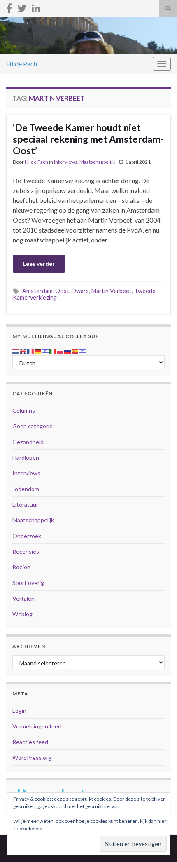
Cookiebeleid (27, 828)
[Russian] (68, 350)
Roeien (21, 567)
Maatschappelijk (97, 162)
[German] (38, 350)
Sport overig (28, 582)
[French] (31, 350)
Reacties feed (30, 741)
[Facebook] (9, 7)
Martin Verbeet (111, 290)
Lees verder (39, 263)
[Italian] (53, 350)
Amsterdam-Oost (45, 290)
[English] (23, 350)
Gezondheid (28, 441)
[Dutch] (16, 350)
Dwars (80, 290)
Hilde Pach (21, 64)
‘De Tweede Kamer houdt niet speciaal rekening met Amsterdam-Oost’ (88, 139)
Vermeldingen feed (36, 726)
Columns (23, 410)
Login (19, 710)
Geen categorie (32, 426)
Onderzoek (26, 535)
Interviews (65, 162)
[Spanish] (75, 350)
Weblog (22, 614)
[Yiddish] (82, 350)
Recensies (25, 551)
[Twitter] (21, 7)
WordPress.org (31, 757)
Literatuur (25, 504)
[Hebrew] (45, 350)
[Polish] (60, 350)
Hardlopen (25, 457)
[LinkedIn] (36, 7)
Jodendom (25, 488)
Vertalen (23, 598)
